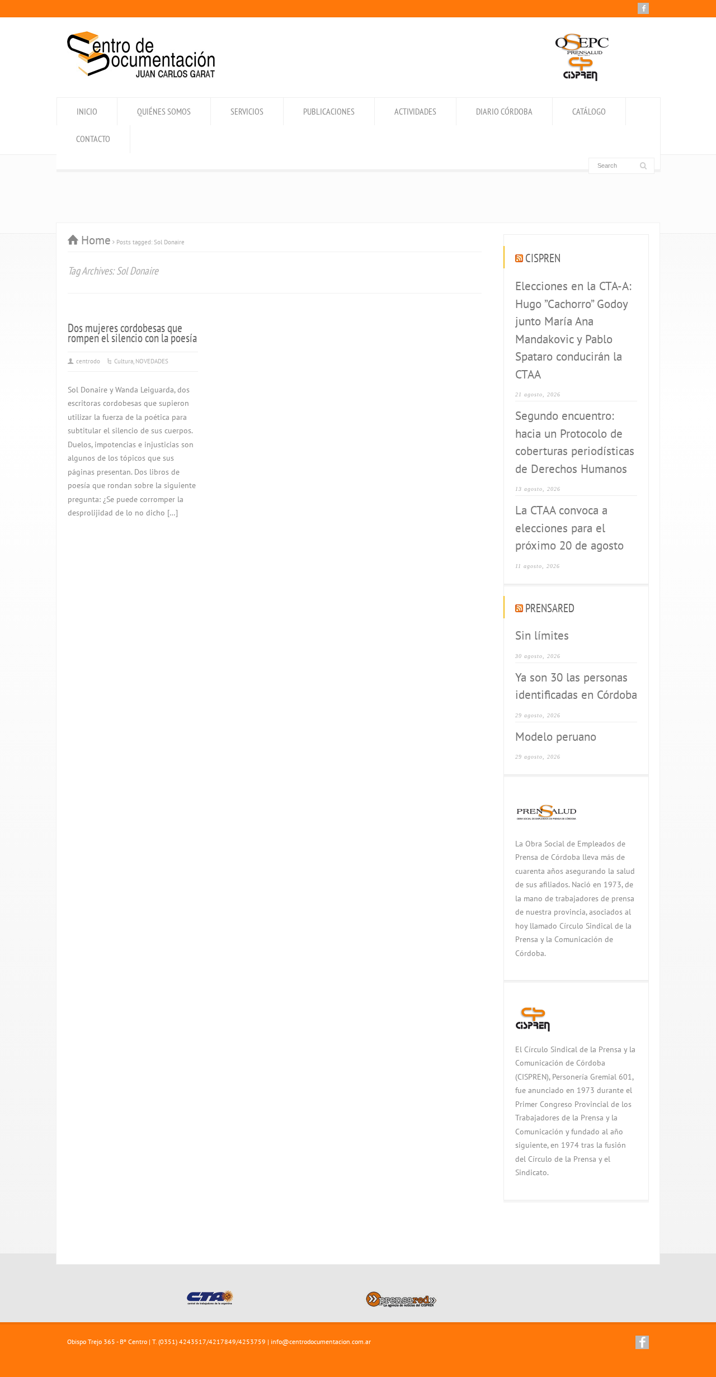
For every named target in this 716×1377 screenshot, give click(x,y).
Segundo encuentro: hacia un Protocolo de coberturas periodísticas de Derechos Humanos (574, 442)
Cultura (123, 361)
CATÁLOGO (589, 111)
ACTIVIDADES (415, 111)
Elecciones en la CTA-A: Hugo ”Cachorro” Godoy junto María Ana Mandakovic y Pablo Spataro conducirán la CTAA (573, 330)
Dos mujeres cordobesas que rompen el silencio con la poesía (132, 333)
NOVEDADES (151, 361)
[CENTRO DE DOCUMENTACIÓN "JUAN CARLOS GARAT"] (141, 74)
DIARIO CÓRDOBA (504, 111)
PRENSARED (549, 608)
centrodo (88, 361)
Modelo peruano (555, 736)
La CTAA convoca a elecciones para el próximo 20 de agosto (569, 528)
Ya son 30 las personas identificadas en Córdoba (576, 686)
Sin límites (542, 635)
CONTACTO (93, 138)
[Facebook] (643, 8)
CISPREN (542, 258)
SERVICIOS (246, 111)
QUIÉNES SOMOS (164, 111)
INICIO (87, 111)
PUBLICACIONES (329, 111)
